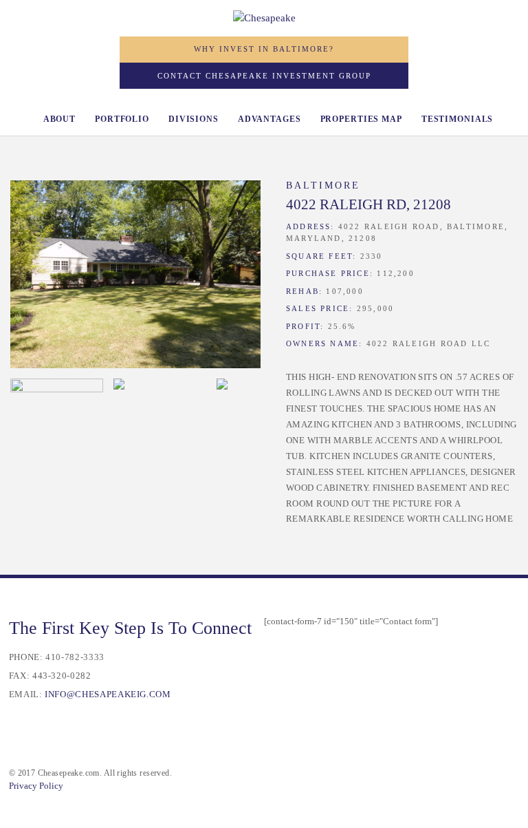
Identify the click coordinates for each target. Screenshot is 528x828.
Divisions (193, 119)
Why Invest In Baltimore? (264, 49)
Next (240, 278)
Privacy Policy (36, 786)
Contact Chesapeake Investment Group (264, 76)
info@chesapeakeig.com (107, 694)
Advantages (269, 119)
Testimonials (457, 119)
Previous (31, 278)
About (59, 119)
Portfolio (122, 119)
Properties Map (361, 119)
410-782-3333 (74, 657)
